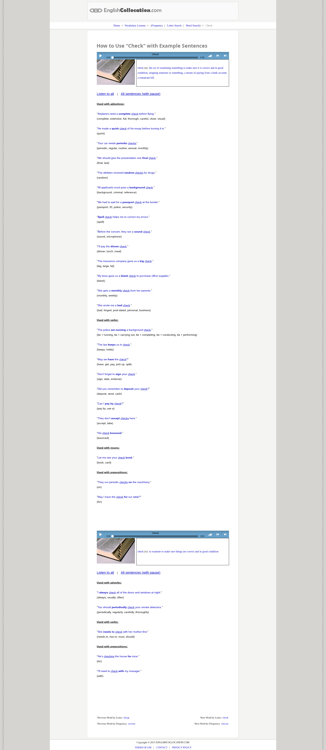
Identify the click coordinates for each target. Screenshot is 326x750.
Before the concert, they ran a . (124, 231)
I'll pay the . (112, 246)
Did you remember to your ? (123, 388)
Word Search (193, 25)
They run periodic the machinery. (124, 482)
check (141, 67)
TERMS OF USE (143, 747)
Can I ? (110, 403)
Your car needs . (117, 143)
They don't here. (117, 418)
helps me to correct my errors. (123, 216)
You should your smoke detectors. (130, 607)
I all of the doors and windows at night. (129, 592)
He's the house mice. (118, 656)
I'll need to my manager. (119, 671)
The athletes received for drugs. (126, 172)
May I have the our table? (119, 496)
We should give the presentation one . (127, 157)
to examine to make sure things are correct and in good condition (183, 551)
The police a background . (124, 329)
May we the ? (113, 359)
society (131, 723)
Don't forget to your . (117, 374)
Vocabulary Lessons (135, 25)
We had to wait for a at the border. (128, 202)
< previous (217, 55)
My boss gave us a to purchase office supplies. (133, 275)
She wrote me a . (114, 305)
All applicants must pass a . (126, 187)
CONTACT (162, 747)
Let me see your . (115, 457)
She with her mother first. (123, 631)
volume (210, 55)
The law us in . (114, 344)
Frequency (157, 25)
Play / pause (100, 55)
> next (225, 55)
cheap (126, 717)
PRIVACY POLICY (181, 747)
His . (110, 433)
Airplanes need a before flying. (126, 113)
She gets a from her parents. (124, 290)
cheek (225, 717)
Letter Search (174, 25)
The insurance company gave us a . (125, 261)
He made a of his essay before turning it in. (131, 128)
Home (117, 25)
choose (224, 723)
